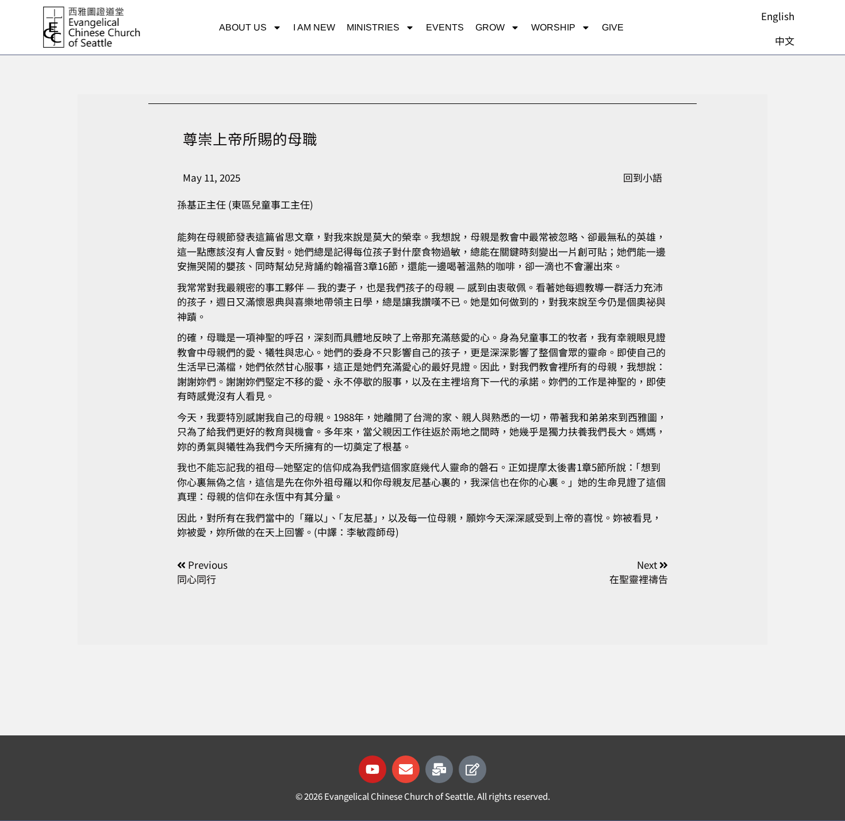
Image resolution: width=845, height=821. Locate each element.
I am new (314, 27)
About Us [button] (243, 27)
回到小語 (642, 177)
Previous (208, 564)
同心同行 (196, 579)
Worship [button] (553, 27)
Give (613, 27)
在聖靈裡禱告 (638, 579)
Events (445, 27)
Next (648, 564)
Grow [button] (490, 27)
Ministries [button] (373, 27)
